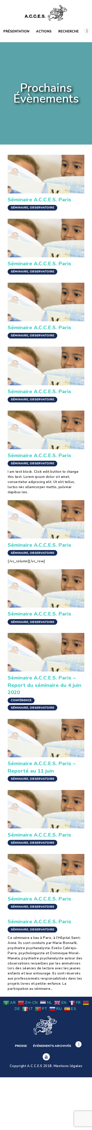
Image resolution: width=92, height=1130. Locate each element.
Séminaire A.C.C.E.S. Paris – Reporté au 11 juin (42, 767)
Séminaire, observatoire (32, 207)
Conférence (21, 700)
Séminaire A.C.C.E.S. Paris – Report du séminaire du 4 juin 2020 (44, 685)
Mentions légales (68, 1066)
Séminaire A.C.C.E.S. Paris (39, 199)
